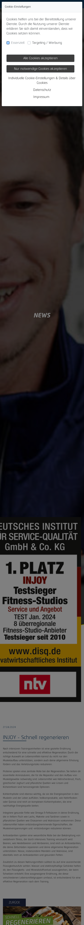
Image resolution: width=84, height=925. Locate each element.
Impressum (41, 97)
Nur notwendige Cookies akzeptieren (40, 68)
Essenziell (17, 42)
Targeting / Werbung (47, 42)
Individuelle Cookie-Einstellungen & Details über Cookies (42, 80)
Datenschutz (42, 89)
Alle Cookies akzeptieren (40, 58)
